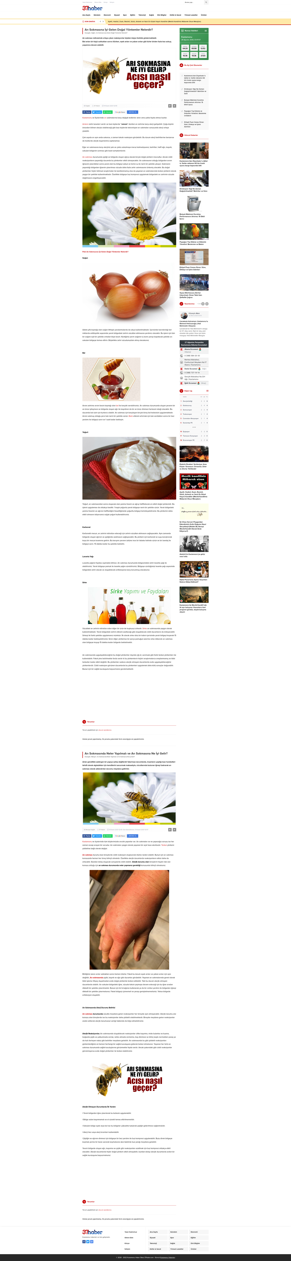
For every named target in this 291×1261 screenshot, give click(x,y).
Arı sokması (87, 157)
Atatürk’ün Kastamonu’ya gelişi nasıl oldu (123, 21)
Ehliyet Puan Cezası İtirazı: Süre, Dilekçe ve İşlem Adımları (193, 268)
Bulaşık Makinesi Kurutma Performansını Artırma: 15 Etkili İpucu (192, 216)
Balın (130, 416)
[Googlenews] (91, 1241)
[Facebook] (84, 1241)
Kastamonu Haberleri (167, 1257)
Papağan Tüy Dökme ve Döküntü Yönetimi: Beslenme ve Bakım (193, 243)
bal (117, 405)
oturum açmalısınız (104, 730)
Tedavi (164, 845)
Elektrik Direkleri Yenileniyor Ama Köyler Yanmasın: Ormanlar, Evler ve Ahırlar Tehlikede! (193, 466)
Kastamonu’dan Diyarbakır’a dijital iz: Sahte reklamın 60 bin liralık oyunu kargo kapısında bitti (194, 163)
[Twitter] (87, 1241)
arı (105, 118)
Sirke (144, 628)
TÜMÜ (199, 304)
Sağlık (93, 33)
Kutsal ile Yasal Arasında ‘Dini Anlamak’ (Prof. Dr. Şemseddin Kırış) (193, 322)
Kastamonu (87, 118)
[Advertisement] (74, 64)
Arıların (85, 124)
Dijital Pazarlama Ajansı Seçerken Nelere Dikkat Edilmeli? (193, 581)
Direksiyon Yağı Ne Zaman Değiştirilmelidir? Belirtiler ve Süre (193, 190)
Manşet (93, 757)
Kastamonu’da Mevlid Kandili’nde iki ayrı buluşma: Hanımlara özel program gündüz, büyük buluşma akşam (193, 608)
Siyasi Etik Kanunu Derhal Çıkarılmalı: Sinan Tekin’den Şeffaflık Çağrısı (191, 295)
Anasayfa (87, 33)
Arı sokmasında (96, 977)
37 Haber (97, 106)
